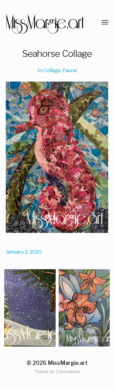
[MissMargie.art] (45, 22)
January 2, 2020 (24, 252)
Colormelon (68, 371)
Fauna (70, 70)
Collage (52, 70)
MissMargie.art (68, 363)
